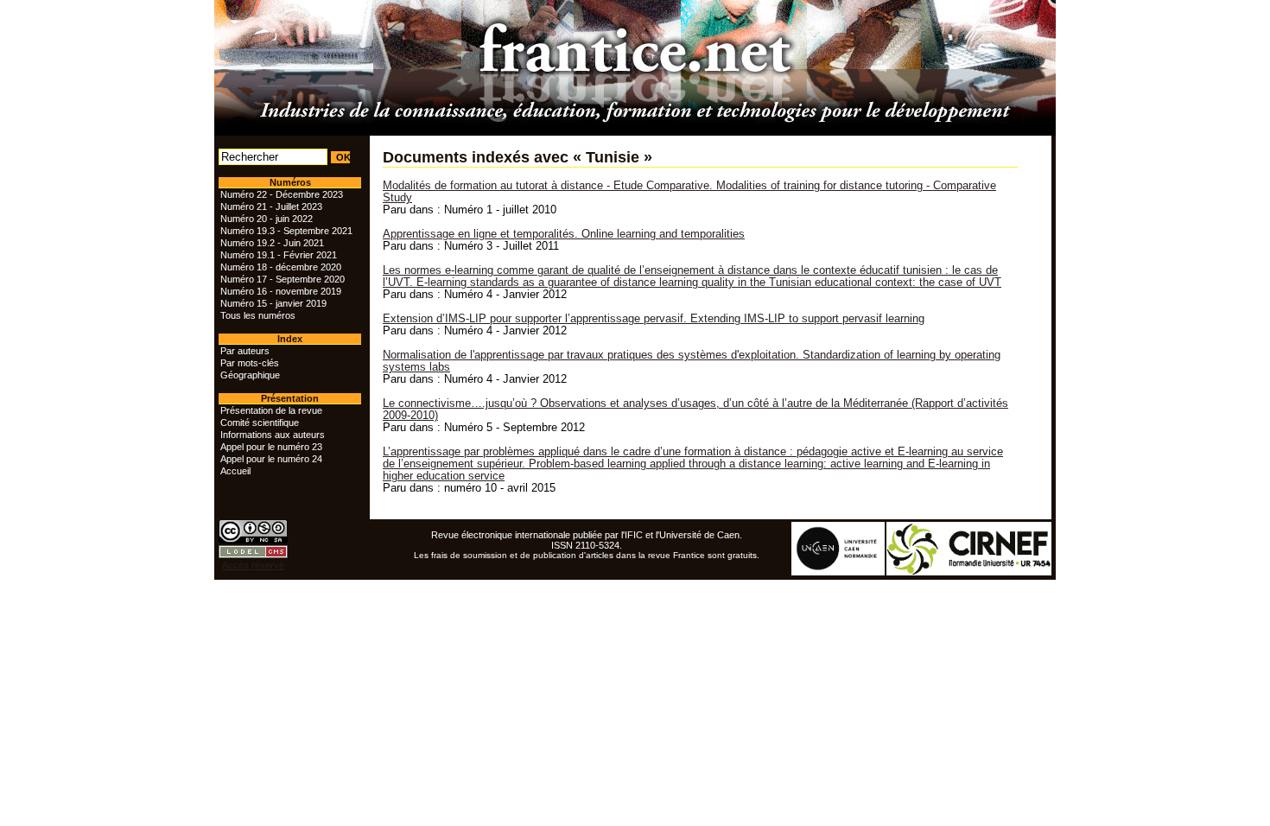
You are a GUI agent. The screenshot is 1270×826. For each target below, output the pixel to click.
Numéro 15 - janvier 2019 (273, 303)
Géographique (250, 375)
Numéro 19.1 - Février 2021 (278, 255)
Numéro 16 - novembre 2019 (280, 291)
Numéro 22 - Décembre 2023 (281, 194)
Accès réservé (253, 565)
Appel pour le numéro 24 (271, 459)
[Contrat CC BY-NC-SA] (253, 540)
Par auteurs (245, 351)
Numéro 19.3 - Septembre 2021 (286, 231)
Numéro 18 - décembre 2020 (280, 267)
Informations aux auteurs (272, 434)
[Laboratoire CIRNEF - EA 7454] (969, 572)
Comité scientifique (259, 422)
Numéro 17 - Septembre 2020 (282, 279)
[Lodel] (253, 555)
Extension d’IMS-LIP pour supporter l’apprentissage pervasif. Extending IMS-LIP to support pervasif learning (653, 319)
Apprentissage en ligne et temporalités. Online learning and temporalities (564, 234)
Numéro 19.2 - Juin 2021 (272, 243)
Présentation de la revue (271, 410)
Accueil (235, 471)
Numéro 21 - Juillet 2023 (271, 206)
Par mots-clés (249, 363)
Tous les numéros (257, 315)
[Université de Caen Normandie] (838, 572)
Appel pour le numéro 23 (271, 447)
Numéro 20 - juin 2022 (266, 218)
